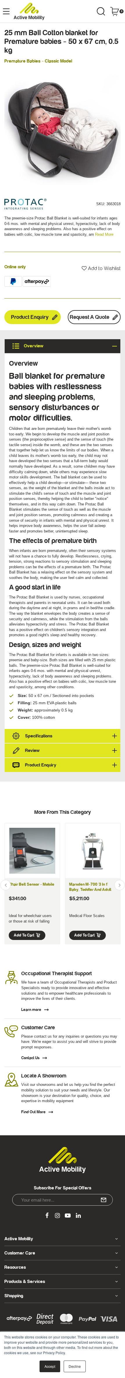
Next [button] (119, 885)
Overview (33, 345)
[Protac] (25, 203)
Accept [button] (49, 1366)
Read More (104, 234)
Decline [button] (75, 1366)
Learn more (31, 1009)
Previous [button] (5, 885)
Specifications (38, 736)
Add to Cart (24, 935)
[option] (62, 126)
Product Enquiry (30, 317)
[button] (101, 268)
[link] (46, 1215)
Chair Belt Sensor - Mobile (31, 884)
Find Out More (33, 1112)
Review (32, 750)
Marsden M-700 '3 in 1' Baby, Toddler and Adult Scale (90, 889)
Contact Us (30, 1058)
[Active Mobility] (29, 11)
